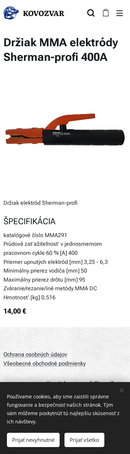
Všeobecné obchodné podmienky (44, 363)
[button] (91, 13)
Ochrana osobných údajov (35, 354)
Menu (120, 13)
